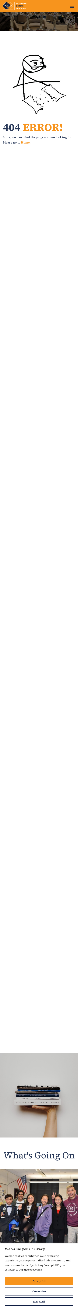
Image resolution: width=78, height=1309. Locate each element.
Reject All (39, 1301)
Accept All (39, 1281)
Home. (25, 142)
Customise (39, 1291)
